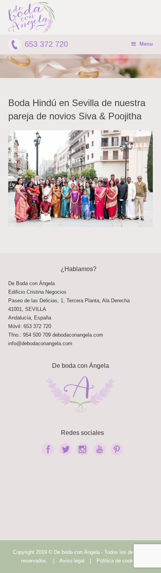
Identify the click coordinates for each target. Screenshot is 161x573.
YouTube (99, 449)
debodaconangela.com (77, 335)
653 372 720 (46, 44)
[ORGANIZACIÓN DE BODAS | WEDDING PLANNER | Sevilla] (31, 17)
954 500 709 (37, 335)
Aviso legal (71, 561)
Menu (146, 44)
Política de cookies (118, 561)
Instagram (82, 449)
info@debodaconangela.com (40, 343)
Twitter (65, 449)
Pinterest (117, 449)
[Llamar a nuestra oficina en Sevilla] (51, 335)
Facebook (48, 449)
